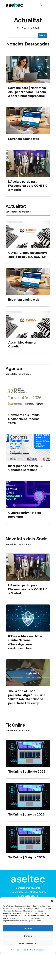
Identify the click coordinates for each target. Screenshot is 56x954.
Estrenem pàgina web (23, 139)
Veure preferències (28, 943)
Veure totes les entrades (18, 211)
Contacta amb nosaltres (28, 888)
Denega (28, 936)
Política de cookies (18, 950)
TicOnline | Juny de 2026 (26, 814)
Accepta (28, 928)
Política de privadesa (35, 950)
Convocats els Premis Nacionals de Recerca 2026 (24, 419)
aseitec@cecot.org (28, 896)
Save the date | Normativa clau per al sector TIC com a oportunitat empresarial (27, 92)
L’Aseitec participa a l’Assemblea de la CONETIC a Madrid (28, 185)
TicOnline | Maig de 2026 (26, 857)
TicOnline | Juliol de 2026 (26, 771)
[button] (52, 900)
